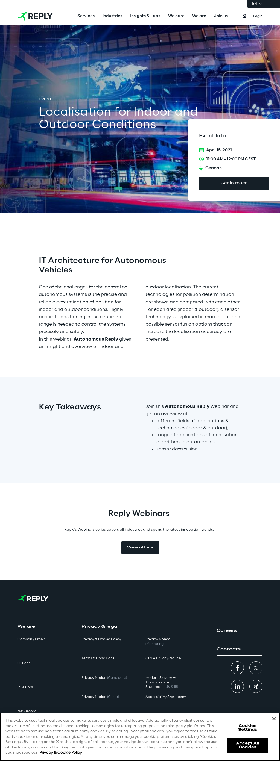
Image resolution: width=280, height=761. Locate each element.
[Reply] (35, 16)
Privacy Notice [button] (104, 678)
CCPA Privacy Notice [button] (163, 658)
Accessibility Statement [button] (165, 697)
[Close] (274, 719)
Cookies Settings (247, 727)
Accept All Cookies (247, 745)
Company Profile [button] (32, 639)
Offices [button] (24, 663)
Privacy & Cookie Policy (61, 753)
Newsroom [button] (27, 711)
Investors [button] (25, 687)
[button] (239, 630)
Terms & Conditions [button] (97, 658)
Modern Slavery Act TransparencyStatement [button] (162, 682)
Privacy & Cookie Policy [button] (101, 639)
